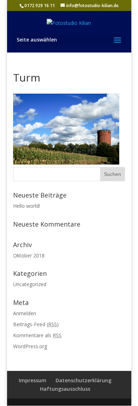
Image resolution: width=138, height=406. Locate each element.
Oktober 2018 (29, 255)
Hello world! (26, 205)
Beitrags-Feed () (36, 324)
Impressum (32, 380)
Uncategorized (29, 284)
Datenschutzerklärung (83, 380)
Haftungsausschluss (65, 388)
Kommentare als (37, 335)
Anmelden (24, 313)
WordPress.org (30, 346)
